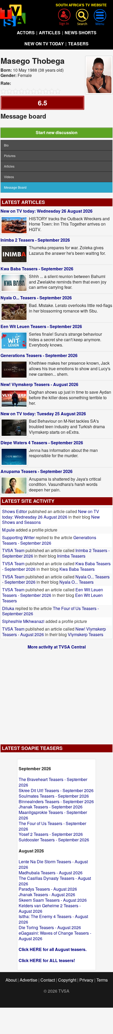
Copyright (67, 980)
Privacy (86, 980)
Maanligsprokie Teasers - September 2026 (53, 815)
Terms (102, 980)
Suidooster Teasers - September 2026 (54, 840)
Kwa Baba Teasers (77, 569)
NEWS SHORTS (80, 33)
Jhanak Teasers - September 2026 (51, 807)
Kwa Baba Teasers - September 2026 (37, 269)
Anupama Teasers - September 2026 (37, 471)
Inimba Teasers (71, 556)
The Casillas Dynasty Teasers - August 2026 (55, 881)
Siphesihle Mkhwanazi (23, 621)
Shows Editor (14, 511)
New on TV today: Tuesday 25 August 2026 (43, 414)
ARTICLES (49, 33)
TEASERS (78, 44)
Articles (9, 166)
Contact (47, 980)
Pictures (10, 155)
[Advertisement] (56, 694)
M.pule (8, 530)
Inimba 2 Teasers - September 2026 (35, 240)
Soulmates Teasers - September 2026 (54, 796)
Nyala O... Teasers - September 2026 (36, 298)
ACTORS (26, 33)
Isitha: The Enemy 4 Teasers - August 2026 (53, 919)
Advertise (28, 980)
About (11, 980)
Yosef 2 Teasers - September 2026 (51, 834)
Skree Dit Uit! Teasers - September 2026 (56, 790)
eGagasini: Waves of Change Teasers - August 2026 (55, 936)
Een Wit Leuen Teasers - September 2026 (41, 326)
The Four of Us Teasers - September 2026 (52, 826)
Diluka (8, 608)
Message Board (15, 187)
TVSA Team (13, 550)
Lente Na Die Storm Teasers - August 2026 (53, 864)
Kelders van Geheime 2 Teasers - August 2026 (50, 908)
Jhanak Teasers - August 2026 (47, 894)
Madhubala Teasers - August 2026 (51, 873)
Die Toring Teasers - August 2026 (50, 927)
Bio (6, 145)
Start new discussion (57, 132)
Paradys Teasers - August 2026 (48, 889)
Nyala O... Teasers (76, 582)
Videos (9, 176)
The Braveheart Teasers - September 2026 (53, 782)
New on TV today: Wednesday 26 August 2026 (47, 211)
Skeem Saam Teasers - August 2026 (53, 900)
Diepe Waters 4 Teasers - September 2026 (42, 443)
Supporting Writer (18, 537)
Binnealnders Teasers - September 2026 (56, 801)
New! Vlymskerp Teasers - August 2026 (39, 384)
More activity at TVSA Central (57, 647)
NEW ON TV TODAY (44, 44)
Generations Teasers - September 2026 (39, 355)
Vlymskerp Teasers (85, 634)
